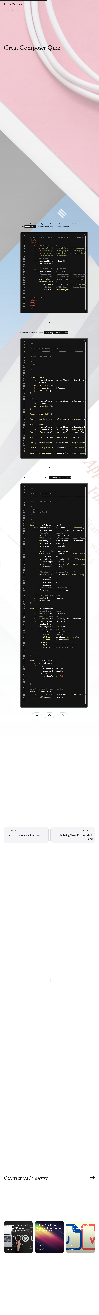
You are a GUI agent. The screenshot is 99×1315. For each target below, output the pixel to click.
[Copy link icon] (62, 715)
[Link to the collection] (90, 1177)
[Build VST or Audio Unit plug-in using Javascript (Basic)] (80, 1237)
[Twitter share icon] (37, 715)
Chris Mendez (13, 4)
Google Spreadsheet (65, 226)
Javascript (7, 11)
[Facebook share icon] (49, 715)
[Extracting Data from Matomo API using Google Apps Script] (18, 1237)
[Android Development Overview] (26, 835)
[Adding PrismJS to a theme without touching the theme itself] (49, 1237)
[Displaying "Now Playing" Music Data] (73, 835)
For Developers (16, 11)
